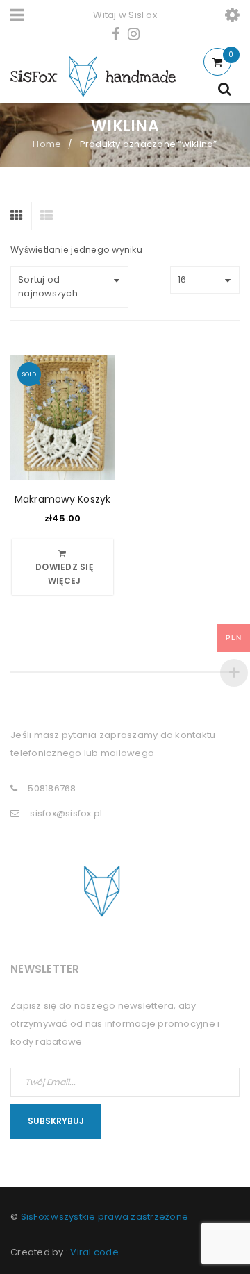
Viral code (94, 1252)
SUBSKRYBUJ (56, 1121)
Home (47, 144)
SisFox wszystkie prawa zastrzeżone (105, 1216)
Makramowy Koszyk (63, 499)
